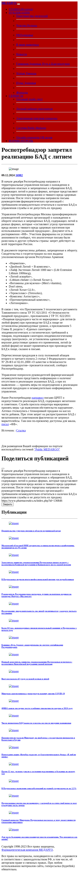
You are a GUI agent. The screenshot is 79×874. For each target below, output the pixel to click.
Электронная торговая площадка (36, 118)
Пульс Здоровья (26, 83)
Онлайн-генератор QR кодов (34, 137)
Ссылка (21, 430)
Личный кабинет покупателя (34, 108)
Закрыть (7, 504)
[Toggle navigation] (18, 4)
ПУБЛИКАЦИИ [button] (19, 12)
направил (38, 397)
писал (5, 424)
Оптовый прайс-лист (29, 99)
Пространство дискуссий (32, 15)
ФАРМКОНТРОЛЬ (21, 140)
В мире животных (27, 44)
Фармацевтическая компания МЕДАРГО (27, 849)
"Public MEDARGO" (47, 449)
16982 (19, 175)
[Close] (2, 468)
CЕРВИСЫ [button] (16, 95)
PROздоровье (24, 35)
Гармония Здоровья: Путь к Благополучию (43, 63)
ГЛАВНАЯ (21, 9)
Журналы (22, 92)
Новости (21, 54)
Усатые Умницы (26, 73)
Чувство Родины (26, 25)
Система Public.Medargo (31, 127)
